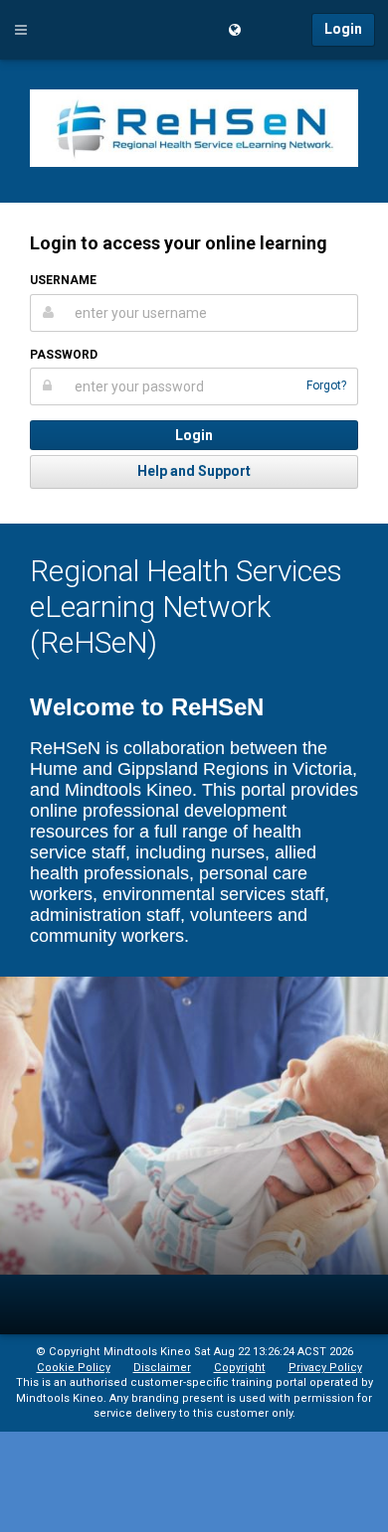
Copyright (240, 1367)
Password (63, 355)
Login (343, 29)
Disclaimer (162, 1367)
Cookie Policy (73, 1367)
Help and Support (194, 471)
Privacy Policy (325, 1367)
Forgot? (326, 385)
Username (63, 280)
